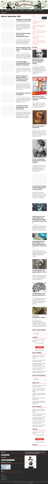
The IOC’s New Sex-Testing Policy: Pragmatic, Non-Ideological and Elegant (38, 27)
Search (33, 15)
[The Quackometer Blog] (24, 8)
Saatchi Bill (15, 10)
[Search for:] (39, 334)
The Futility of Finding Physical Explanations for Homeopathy (39, 187)
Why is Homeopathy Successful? (38, 126)
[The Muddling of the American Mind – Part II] (39, 268)
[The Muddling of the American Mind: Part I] (39, 291)
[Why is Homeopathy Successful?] (39, 123)
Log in (2, 473)
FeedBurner (42, 350)
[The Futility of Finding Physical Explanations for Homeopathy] (39, 184)
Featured (34, 47)
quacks (35, 10)
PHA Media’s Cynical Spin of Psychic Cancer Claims (23, 20)
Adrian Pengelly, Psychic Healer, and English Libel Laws (23, 49)
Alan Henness (35, 355)
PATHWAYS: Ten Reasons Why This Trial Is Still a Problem (38, 357)
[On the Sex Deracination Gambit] (39, 313)
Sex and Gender (8, 10)
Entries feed (3, 475)
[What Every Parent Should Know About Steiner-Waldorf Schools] (39, 57)
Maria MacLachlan (35, 363)
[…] (21, 29)
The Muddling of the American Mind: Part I (39, 294)
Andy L (28, 22)
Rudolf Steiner (29, 10)
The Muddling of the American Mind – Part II (39, 271)
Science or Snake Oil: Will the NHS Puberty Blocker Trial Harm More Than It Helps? (38, 42)
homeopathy (22, 10)
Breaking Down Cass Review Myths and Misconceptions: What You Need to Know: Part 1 (39, 244)
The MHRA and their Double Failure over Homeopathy (22, 107)
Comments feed (4, 477)
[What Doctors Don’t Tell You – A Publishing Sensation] (39, 94)
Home (2, 10)
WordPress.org (3, 479)
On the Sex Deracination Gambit (38, 316)
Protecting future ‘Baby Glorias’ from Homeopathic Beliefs (23, 35)
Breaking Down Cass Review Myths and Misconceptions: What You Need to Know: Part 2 (39, 219)
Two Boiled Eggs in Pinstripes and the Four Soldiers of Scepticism (23, 63)
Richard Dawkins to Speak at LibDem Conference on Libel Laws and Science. (22, 78)
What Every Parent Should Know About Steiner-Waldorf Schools (38, 61)
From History (3, 12)
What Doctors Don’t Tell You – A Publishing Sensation (39, 98)
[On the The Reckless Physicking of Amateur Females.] (39, 157)
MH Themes (31, 482)
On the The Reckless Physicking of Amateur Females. (39, 160)
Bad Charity (41, 10)
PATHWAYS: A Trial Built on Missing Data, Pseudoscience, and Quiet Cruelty (39, 32)
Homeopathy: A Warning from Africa (23, 93)
